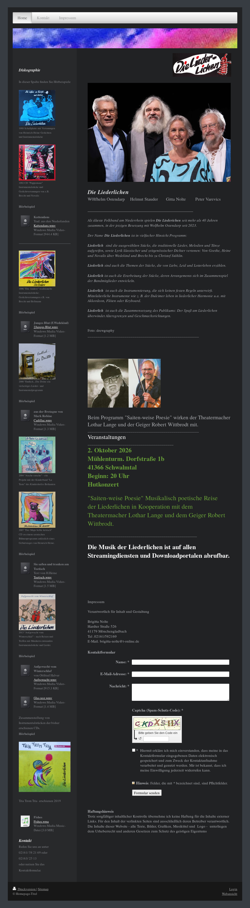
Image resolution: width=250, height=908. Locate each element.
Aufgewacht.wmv (45, 679)
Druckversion (26, 889)
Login (233, 889)
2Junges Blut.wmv (46, 327)
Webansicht (229, 893)
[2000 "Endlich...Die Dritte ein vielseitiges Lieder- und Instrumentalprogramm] (37, 361)
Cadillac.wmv (43, 420)
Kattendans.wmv (45, 225)
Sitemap (43, 889)
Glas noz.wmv (43, 698)
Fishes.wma (41, 821)
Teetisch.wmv (43, 577)
